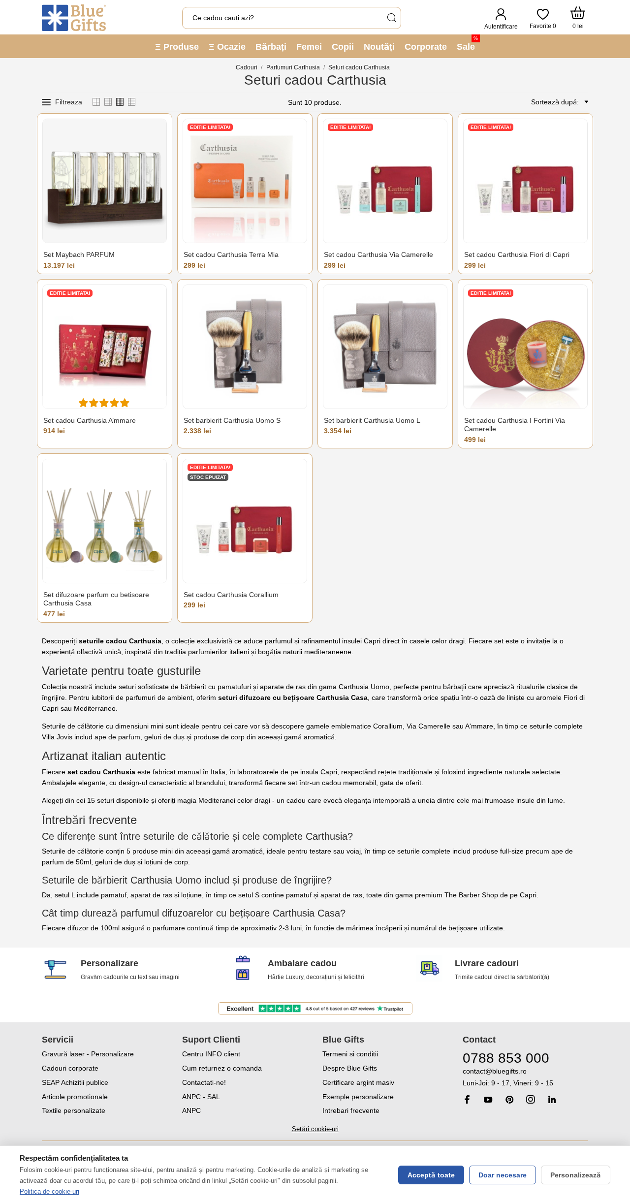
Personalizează (575, 1175)
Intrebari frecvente (350, 1110)
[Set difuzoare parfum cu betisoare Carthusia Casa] (104, 521)
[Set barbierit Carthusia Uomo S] (245, 347)
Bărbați (270, 47)
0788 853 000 (506, 1058)
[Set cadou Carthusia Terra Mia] (245, 181)
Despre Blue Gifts (349, 1068)
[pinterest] (509, 1099)
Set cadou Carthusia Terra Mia (231, 254)
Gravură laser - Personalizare (88, 1054)
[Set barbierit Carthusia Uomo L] (385, 347)
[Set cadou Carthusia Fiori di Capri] (525, 181)
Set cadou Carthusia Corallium (231, 595)
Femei (309, 47)
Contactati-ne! (204, 1082)
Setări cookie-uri (315, 1129)
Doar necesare (502, 1175)
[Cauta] (391, 18)
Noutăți (379, 47)
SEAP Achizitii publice (75, 1082)
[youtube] (488, 1100)
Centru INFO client (211, 1054)
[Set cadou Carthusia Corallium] (245, 521)
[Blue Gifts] (74, 17)
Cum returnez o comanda (222, 1068)
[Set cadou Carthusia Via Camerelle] (385, 181)
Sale (467, 43)
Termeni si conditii (350, 1054)
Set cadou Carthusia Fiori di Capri (516, 254)
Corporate (426, 47)
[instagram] (531, 1099)
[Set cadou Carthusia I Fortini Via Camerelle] (525, 347)
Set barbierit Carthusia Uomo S (232, 420)
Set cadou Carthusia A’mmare (89, 420)
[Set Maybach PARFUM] (104, 181)
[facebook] (467, 1099)
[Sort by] (584, 102)
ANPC (191, 1110)
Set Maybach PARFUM (79, 254)
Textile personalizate (73, 1110)
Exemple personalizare (358, 1097)
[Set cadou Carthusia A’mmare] (104, 347)
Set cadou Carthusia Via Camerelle (378, 254)
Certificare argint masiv (358, 1082)
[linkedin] (552, 1099)
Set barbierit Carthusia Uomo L (372, 420)
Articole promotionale (75, 1097)
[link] (525, 1077)
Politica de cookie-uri (49, 1191)
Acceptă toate (431, 1175)
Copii (343, 47)
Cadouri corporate (70, 1068)
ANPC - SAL (201, 1097)
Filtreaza (68, 102)
